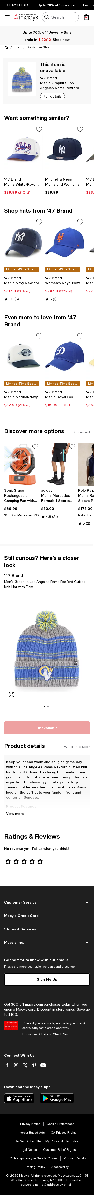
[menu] (7, 17)
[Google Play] (57, 1098)
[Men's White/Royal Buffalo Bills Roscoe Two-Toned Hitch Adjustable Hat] (23, 149)
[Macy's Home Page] (25, 17)
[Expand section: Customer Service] (47, 902)
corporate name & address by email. (46, 1184)
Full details (52, 96)
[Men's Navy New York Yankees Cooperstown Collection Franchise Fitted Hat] (23, 242)
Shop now (61, 39)
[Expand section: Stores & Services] (47, 929)
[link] (23, 186)
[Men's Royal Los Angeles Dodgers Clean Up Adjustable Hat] (64, 356)
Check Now (61, 1034)
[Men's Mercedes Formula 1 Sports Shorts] (58, 464)
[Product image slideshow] (47, 654)
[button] (17, 47)
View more (15, 813)
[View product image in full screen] (11, 695)
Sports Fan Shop (38, 47)
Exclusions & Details (36, 1034)
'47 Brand (48, 78)
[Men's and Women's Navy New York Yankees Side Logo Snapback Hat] (64, 149)
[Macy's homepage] (6, 47)
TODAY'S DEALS (17, 5)
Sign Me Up (47, 979)
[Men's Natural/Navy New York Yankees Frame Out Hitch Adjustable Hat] (23, 356)
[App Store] (19, 1098)
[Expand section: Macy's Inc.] (47, 942)
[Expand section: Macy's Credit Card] (47, 915)
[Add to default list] (39, 129)
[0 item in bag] (86, 17)
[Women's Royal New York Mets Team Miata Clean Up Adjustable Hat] (64, 242)
